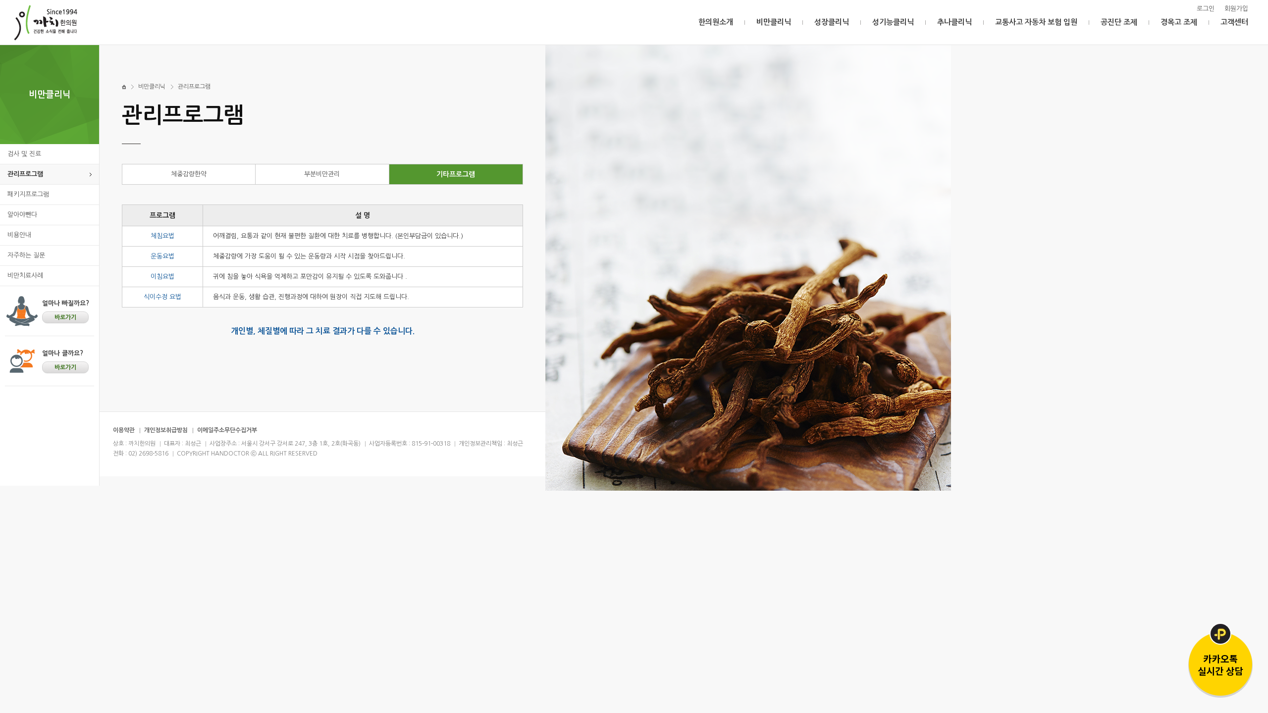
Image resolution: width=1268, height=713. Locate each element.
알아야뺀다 (22, 214)
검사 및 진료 (24, 154)
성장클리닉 (831, 22)
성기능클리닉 (893, 22)
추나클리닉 (954, 22)
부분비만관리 (322, 174)
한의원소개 (715, 22)
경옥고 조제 (1179, 22)
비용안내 (19, 235)
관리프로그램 (25, 174)
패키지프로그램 (28, 194)
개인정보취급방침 (166, 430)
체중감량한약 (189, 174)
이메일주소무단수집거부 (227, 430)
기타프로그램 (455, 174)
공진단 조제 (1119, 22)
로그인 (1206, 8)
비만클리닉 (773, 22)
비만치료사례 (25, 275)
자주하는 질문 (26, 255)
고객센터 (1234, 22)
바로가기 (65, 317)
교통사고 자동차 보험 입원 (1036, 22)
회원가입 (1236, 8)
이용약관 (124, 430)
